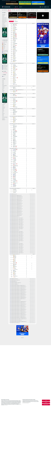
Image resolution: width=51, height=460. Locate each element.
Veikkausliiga (3, 14)
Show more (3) (4, 26)
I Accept (46, 400)
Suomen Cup (3, 22)
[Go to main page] (6, 7)
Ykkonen (3, 16)
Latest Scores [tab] (11, 21)
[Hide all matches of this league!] (35, 23)
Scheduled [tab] (16, 21)
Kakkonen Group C (4, 20)
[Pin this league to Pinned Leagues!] (17, 23)
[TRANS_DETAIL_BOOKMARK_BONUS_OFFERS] (40, 7)
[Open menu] (48, 7)
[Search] (42, 7)
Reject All (46, 402)
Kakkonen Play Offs (4, 21)
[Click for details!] (22, 25)
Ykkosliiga (3, 15)
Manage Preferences (46, 404)
